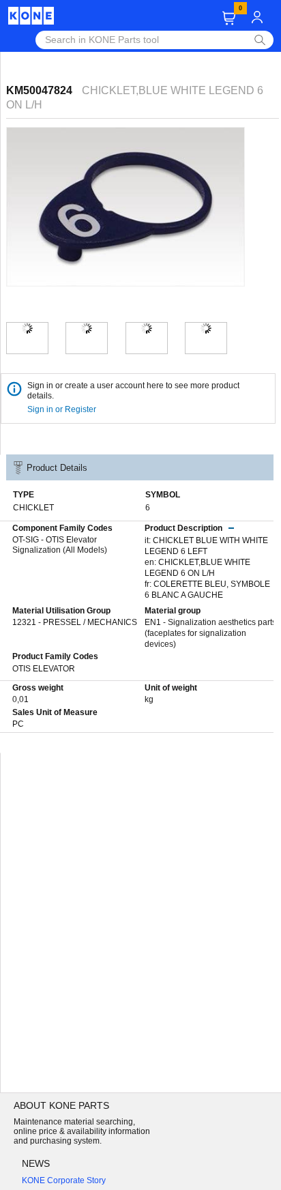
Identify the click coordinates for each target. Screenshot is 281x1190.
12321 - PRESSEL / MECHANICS (74, 622)
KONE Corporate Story (64, 1180)
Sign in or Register (62, 409)
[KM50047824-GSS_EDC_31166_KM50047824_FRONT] (206, 328)
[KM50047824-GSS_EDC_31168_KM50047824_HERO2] (86, 328)
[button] (228, 18)
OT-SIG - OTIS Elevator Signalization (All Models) (59, 545)
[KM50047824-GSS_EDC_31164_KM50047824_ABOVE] (146, 328)
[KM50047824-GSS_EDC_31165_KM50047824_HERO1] (27, 328)
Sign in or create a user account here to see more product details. (133, 391)
